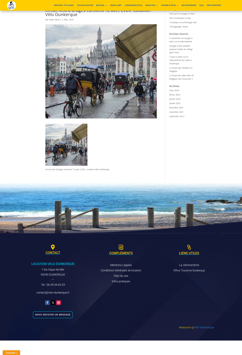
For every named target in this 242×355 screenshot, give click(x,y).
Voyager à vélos (168, 5)
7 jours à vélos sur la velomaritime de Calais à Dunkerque (180, 60)
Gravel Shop (115, 5)
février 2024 (174, 94)
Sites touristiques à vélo (180, 18)
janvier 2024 (174, 99)
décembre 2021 (176, 107)
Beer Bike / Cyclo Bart (64, 5)
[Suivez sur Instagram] (58, 302)
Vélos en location (85, 5)
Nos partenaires (189, 5)
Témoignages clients (178, 26)
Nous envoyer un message (52, 314)
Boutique (100, 5)
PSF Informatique (204, 327)
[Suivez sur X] (53, 302)
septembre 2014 (176, 116)
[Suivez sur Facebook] (47, 302)
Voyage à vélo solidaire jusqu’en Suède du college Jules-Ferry (181, 49)
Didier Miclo (54, 19)
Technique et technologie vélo (183, 22)
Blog (201, 5)
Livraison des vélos (133, 5)
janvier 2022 (174, 103)
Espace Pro (150, 5)
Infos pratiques (214, 5)
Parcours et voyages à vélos (182, 13)
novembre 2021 (176, 112)
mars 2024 (174, 90)
